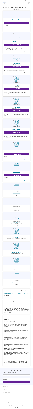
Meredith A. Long (16, 237)
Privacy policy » (18, 405)
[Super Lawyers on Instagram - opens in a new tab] (15, 398)
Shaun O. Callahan (16, 193)
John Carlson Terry (16, 282)
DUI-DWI (9, 293)
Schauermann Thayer (16, 86)
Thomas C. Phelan (16, 267)
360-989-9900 (17, 67)
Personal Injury (14, 293)
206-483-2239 (17, 45)
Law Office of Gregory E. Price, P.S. (16, 64)
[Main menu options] (4, 3)
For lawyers (5, 389)
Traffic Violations (19, 293)
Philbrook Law (16, 130)
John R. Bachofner (16, 207)
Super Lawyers (5, 386)
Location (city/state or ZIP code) (7, 377)
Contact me (10, 29)
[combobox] (16, 375)
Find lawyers (16, 382)
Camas (5, 296)
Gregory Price (16, 63)
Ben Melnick (16, 151)
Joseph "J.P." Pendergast (16, 41)
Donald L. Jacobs (16, 222)
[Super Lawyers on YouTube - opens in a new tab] (17, 398)
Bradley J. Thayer (16, 172)
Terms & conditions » (12, 405)
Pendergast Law (16, 42)
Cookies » (22, 405)
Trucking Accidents (25, 293)
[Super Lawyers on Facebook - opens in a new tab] (13, 398)
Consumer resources (6, 392)
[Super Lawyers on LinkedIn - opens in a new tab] (20, 398)
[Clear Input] (29, 375)
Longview (8, 296)
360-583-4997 (17, 88)
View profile (23, 29)
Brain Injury (6, 293)
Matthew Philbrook (16, 19)
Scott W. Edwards (16, 85)
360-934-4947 (17, 23)
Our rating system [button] (7, 312)
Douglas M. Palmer (16, 252)
